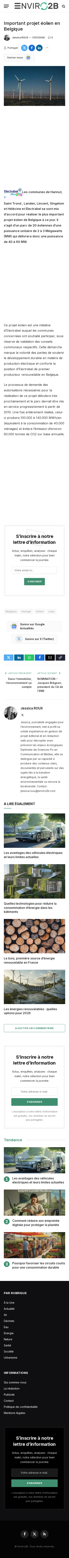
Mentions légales (14, 1413)
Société (9, 1351)
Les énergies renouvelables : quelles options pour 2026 (30, 1011)
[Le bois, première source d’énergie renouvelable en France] (34, 936)
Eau (6, 1327)
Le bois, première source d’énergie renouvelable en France (29, 960)
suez (51, 611)
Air (5, 1314)
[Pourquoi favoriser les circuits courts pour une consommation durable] (34, 1245)
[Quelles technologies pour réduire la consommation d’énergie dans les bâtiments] (34, 881)
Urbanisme (10, 1357)
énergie (26, 611)
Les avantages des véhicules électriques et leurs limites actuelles (33, 855)
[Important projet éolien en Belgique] (34, 86)
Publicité (9, 1394)
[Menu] (6, 6)
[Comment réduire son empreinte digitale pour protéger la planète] (34, 1203)
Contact (9, 1400)
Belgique (11, 611)
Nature (8, 1339)
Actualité (9, 1308)
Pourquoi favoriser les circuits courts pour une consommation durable (38, 1265)
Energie (9, 1333)
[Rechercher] (63, 6)
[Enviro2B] (36, 6)
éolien (40, 611)
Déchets (9, 1321)
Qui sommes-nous (15, 1382)
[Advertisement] (34, 148)
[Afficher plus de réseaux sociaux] (47, 48)
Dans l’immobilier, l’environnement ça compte (19, 682)
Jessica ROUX (20, 37)
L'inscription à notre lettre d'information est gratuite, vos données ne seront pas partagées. (35, 1115)
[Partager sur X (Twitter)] (24, 48)
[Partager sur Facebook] (32, 48)
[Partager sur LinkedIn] (39, 48)
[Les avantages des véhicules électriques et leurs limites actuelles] (34, 830)
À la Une (9, 1302)
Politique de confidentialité (21, 1406)
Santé (7, 1345)
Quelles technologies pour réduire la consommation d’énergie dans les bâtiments (30, 908)
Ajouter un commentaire (34, 1028)
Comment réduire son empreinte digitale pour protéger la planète (35, 1223)
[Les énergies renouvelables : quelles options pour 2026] (34, 987)
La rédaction (12, 1388)
